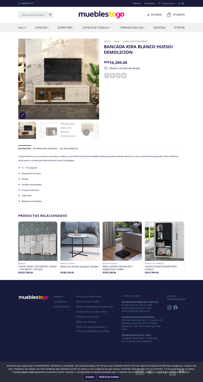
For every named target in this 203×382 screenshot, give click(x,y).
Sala (21, 27)
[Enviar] (50, 14)
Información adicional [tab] (45, 148)
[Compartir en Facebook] (106, 75)
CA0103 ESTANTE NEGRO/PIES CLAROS (161, 268)
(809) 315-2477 (27, 3)
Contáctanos (149, 3)
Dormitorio (65, 27)
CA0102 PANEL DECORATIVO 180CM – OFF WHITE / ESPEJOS (37, 268)
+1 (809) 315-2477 (131, 295)
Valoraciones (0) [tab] (69, 148)
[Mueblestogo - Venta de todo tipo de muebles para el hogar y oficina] (101, 15)
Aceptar (90, 376)
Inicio (107, 41)
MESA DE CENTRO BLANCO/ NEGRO (79, 266)
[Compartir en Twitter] (112, 75)
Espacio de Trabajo (96, 27)
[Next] (93, 79)
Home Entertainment (135, 41)
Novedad (159, 27)
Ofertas (179, 27)
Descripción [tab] (24, 148)
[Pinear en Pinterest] (124, 75)
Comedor (41, 27)
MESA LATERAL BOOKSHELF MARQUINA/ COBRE (117, 268)
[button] (22, 115)
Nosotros (137, 3)
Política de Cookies (109, 376)
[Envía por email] (118, 75)
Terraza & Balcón (131, 27)
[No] (199, 372)
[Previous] (24, 79)
